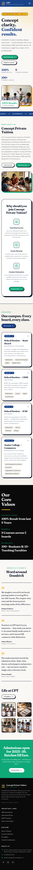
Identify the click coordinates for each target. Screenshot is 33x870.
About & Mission (6, 831)
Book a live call (8, 57)
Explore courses (9, 62)
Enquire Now (15, 289)
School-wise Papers (7, 821)
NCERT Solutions (6, 818)
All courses (7, 326)
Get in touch (8, 165)
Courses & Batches (7, 834)
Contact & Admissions (8, 840)
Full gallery (7, 696)
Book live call (22, 165)
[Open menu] (29, 3)
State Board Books (7, 815)
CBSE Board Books (7, 812)
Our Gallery (4, 837)
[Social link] (3, 862)
